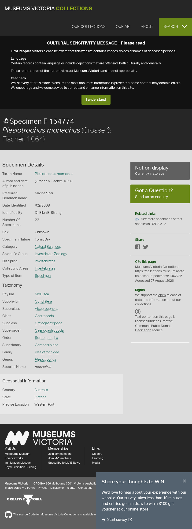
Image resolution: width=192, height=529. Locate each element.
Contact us (85, 487)
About (147, 27)
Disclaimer (57, 487)
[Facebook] (138, 248)
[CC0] (138, 311)
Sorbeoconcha (46, 338)
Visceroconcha (46, 309)
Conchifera (43, 301)
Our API (123, 27)
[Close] (184, 482)
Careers (97, 453)
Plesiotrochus (45, 359)
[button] (175, 27)
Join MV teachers (59, 458)
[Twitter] (145, 248)
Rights (71, 487)
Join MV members (59, 453)
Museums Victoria (48, 8)
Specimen (43, 275)
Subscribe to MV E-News (64, 462)
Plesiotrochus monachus (54, 174)
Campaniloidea (46, 345)
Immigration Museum (18, 462)
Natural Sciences (48, 246)
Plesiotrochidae (47, 352)
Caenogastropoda (49, 330)
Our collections (89, 27)
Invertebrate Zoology (51, 254)
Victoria (40, 397)
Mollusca (42, 294)
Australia (41, 390)
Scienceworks (14, 458)
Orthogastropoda (48, 323)
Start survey (117, 520)
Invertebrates (45, 261)
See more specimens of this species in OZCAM (158, 222)
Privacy (42, 487)
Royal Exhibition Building (20, 467)
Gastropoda (44, 316)
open (162, 295)
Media (96, 462)
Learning (97, 458)
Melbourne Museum (17, 453)
